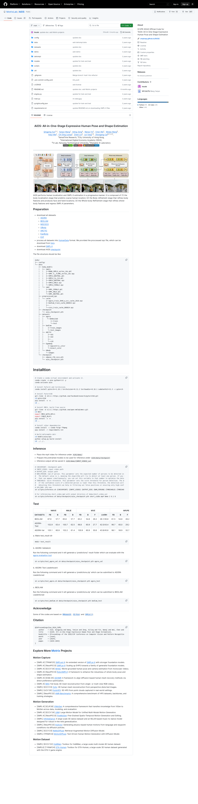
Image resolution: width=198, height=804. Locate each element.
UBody (43, 227)
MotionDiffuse (60, 734)
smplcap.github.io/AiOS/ (150, 39)
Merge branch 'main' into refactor (85, 75)
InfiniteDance (49, 719)
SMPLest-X (60, 662)
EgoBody (44, 234)
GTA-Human (61, 747)
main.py (37, 99)
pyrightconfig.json (41, 103)
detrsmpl (37, 56)
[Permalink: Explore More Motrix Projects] (31, 650)
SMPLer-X (91, 662)
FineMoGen (62, 715)
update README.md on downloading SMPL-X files (91, 108)
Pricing (80, 4)
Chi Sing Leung (65, 134)
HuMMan (57, 744)
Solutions (26, 4)
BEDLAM (44, 221)
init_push (76, 80)
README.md (39, 89)
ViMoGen (58, 706)
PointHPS (56, 690)
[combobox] (105, 25)
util (35, 70)
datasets (37, 47)
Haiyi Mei (52, 134)
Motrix (55, 650)
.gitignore (37, 75)
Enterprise (68, 4)
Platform (14, 4)
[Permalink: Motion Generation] (31, 701)
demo (36, 52)
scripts (36, 66)
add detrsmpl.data (80, 42)
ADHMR (57, 678)
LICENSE (37, 85)
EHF (42, 237)
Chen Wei (99, 132)
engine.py (38, 94)
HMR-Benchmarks (63, 693)
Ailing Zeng (77, 132)
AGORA (43, 218)
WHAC (58, 669)
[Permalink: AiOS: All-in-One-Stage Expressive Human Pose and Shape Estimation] (31, 125)
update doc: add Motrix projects (52, 32)
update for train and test (82, 61)
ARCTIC (43, 231)
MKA (47, 684)
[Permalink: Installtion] (31, 369)
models (37, 61)
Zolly (55, 687)
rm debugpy (77, 99)
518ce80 (106, 32)
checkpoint (55, 249)
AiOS (21, 11)
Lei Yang (88, 134)
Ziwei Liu (78, 134)
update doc (77, 38)
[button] (126, 259)
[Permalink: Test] (31, 503)
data (36, 42)
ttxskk (36, 32)
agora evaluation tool (42, 555)
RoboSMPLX (62, 672)
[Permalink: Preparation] (31, 209)
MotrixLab (11, 11)
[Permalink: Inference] (31, 448)
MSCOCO (44, 224)
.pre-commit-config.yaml (43, 80)
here (52, 243)
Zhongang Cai (101, 134)
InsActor (58, 725)
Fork (174, 11)
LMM (57, 712)
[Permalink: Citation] (31, 620)
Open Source (54, 4)
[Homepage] (5, 4)
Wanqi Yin (89, 132)
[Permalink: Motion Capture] (31, 657)
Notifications (161, 11)
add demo (76, 52)
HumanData (64, 240)
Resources (39, 4)
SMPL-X (49, 246)
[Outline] (130, 115)
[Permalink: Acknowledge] (31, 608)
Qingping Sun (49, 132)
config (36, 38)
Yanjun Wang (64, 132)
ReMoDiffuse (58, 731)
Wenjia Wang (111, 132)
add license (77, 85)
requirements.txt (40, 108)
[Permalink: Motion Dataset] (31, 739)
